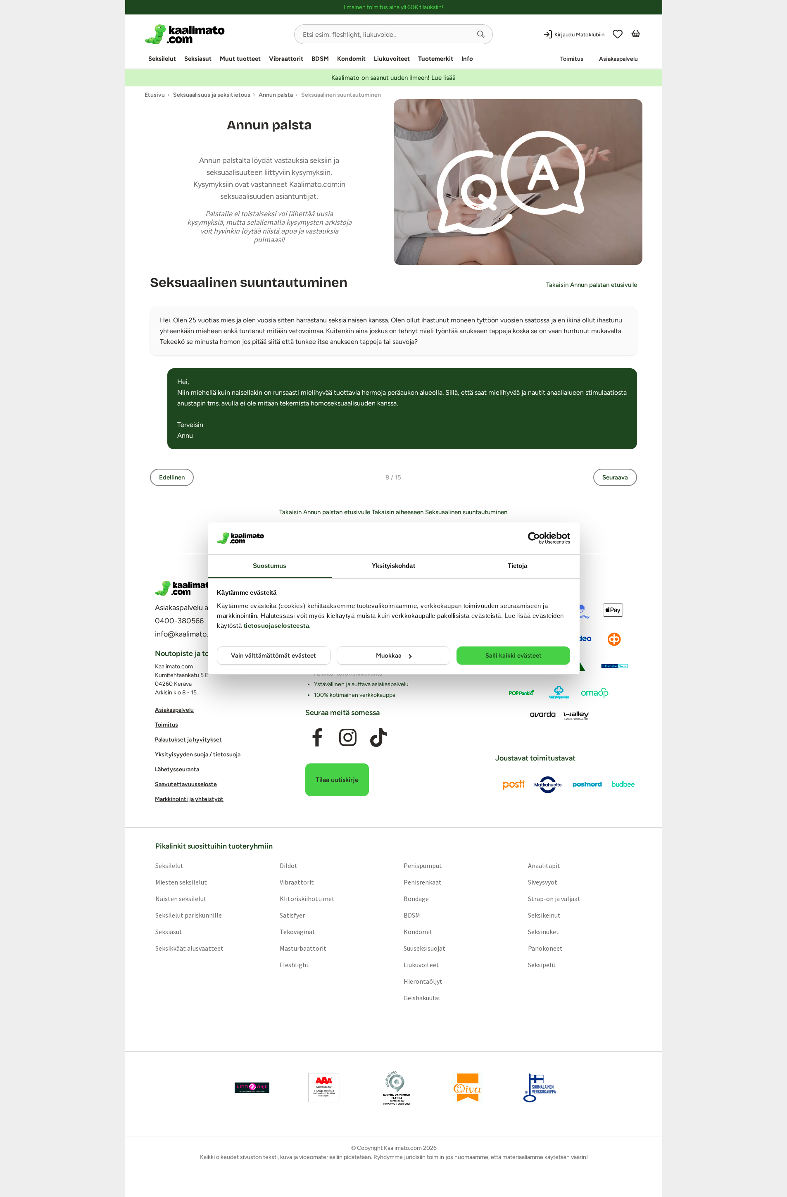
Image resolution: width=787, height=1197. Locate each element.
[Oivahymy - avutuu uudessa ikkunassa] (467, 1088)
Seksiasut (198, 58)
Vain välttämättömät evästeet (273, 655)
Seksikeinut (544, 915)
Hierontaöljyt (423, 981)
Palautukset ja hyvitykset (188, 740)
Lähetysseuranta (177, 769)
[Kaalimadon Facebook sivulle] (317, 738)
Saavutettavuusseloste (186, 784)
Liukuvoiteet (392, 58)
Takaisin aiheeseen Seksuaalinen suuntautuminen (439, 512)
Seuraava (615, 477)
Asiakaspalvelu (618, 58)
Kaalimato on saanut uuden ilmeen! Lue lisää (393, 77)
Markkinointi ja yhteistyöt (189, 799)
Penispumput (423, 865)
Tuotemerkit (435, 58)
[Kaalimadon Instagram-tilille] (348, 738)
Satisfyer (291, 915)
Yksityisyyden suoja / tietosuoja (197, 754)
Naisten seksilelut (180, 898)
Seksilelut (162, 58)
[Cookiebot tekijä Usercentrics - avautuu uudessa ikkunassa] (534, 538)
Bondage (416, 898)
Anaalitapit (544, 865)
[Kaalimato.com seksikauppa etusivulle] (216, 34)
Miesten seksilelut (181, 882)
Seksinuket (543, 932)
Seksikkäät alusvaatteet (189, 948)
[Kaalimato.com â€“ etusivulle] (185, 588)
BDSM (320, 58)
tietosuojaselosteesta (276, 625)
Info (467, 58)
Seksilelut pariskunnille (188, 915)
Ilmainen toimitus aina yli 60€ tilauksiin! (393, 7)
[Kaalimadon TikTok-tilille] (378, 738)
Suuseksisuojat (424, 948)
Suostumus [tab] (269, 565)
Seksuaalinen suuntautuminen (248, 283)
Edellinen (172, 477)
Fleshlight (294, 965)
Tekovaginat (297, 932)
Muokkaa (389, 655)
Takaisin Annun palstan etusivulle (591, 285)
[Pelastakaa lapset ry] (252, 1088)
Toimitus (571, 58)
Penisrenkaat (423, 882)
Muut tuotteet (240, 58)
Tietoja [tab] (518, 565)
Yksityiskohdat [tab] (393, 565)
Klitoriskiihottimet (306, 898)
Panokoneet (545, 948)
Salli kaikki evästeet (513, 655)
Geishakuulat (422, 998)
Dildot (288, 865)
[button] (480, 34)
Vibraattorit (286, 58)
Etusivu (155, 94)
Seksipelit (542, 965)
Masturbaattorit (302, 948)
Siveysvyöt (542, 882)
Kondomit (351, 58)
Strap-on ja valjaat (554, 898)
